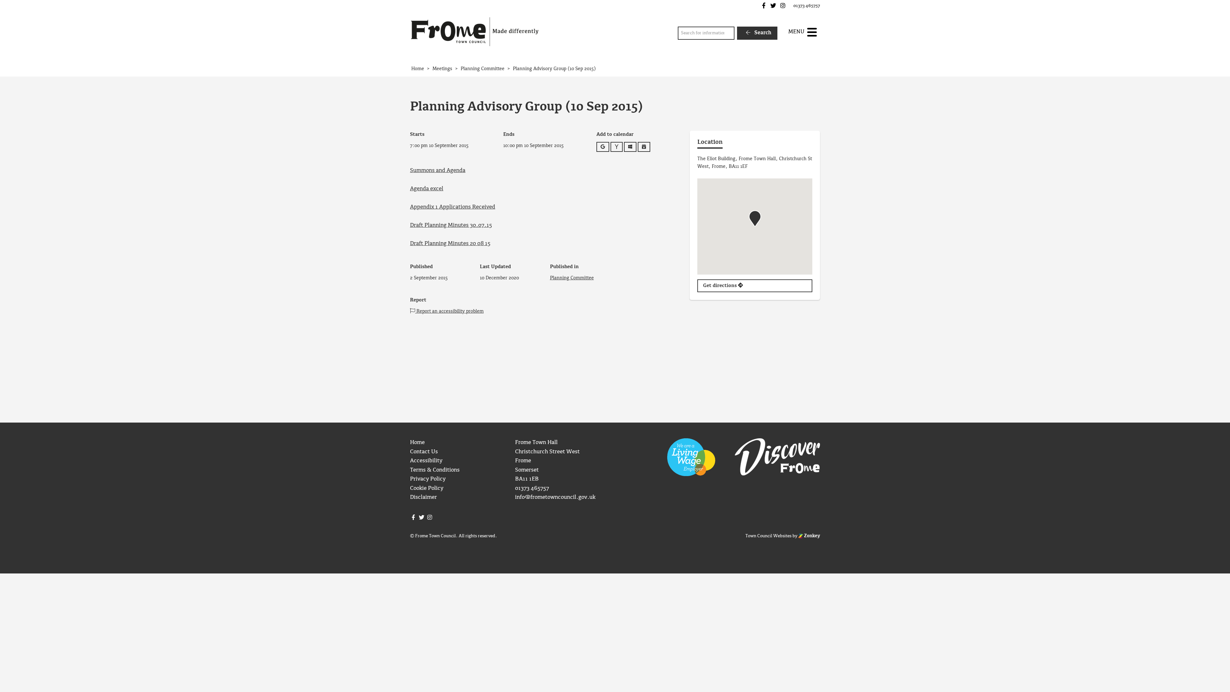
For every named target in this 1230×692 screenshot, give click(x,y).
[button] (755, 218)
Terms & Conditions (435, 470)
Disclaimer (423, 497)
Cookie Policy (426, 488)
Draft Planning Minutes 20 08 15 (450, 244)
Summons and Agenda (437, 171)
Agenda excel (426, 189)
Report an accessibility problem (449, 311)
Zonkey (811, 536)
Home (417, 443)
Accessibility (426, 461)
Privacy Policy (428, 479)
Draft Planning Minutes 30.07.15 (451, 225)
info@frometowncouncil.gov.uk (555, 497)
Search (762, 33)
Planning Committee (572, 278)
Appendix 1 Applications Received (452, 207)
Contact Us (424, 452)
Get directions (720, 285)
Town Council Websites (768, 536)
